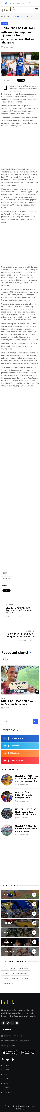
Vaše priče (7, 1092)
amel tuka (6, 578)
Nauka (6, 1083)
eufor (13, 968)
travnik (5, 978)
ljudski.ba (23, 1106)
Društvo (6, 1070)
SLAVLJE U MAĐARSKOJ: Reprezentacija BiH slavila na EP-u (19, 610)
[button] (3, 659)
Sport (4, 23)
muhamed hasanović (20, 973)
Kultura (6, 1088)
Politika (6, 1065)
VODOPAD (15, 978)
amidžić (6, 973)
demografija (23, 968)
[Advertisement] (20, 148)
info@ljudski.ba (9, 1046)
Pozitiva (6, 1079)
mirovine (25, 978)
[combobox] (13, 721)
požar (5, 968)
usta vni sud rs (8, 983)
